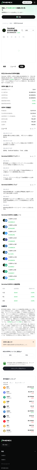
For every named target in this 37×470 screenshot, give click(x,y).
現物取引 (3, 459)
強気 (10, 355)
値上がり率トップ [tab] (20, 382)
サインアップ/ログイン (18, 368)
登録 (19, 17)
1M (11, 37)
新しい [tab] (11, 382)
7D (7, 37)
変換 (21, 66)
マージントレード (5, 463)
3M (15, 37)
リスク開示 (19, 322)
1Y (19, 37)
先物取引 (3, 455)
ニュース (13, 66)
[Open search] (22, 30)
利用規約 (9, 322)
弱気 (26, 355)
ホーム (6, 23)
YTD (23, 37)
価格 (11, 23)
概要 (4, 66)
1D (3, 37)
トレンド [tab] (5, 382)
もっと (32, 128)
